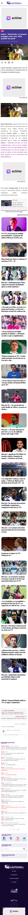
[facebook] (2, 62)
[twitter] (5, 62)
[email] (12, 62)
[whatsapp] (9, 62)
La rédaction (14, 874)
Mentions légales (14, 878)
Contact (14, 871)
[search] (24, 849)
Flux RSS (14, 882)
